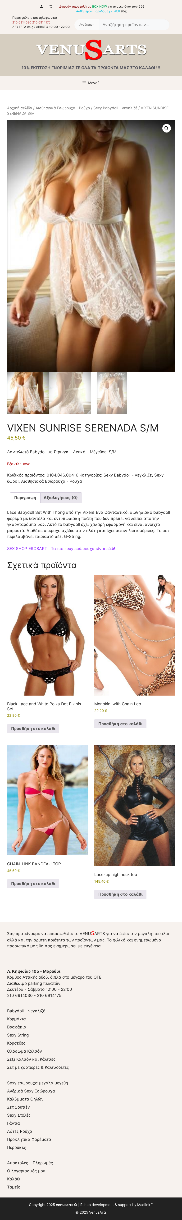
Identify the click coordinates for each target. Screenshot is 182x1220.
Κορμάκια (16, 1019)
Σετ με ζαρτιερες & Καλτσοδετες (38, 1067)
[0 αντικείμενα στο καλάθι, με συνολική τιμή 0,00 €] (51, 6)
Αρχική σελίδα (19, 108)
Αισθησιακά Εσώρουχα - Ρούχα (63, 108)
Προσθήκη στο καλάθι (33, 728)
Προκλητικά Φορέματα (29, 1139)
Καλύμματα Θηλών (25, 1099)
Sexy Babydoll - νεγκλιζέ (115, 108)
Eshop (85, 1204)
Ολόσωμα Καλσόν (24, 1051)
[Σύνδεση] (41, 6)
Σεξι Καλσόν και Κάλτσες (31, 1059)
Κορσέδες (16, 1043)
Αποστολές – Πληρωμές (30, 1162)
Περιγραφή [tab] (25, 497)
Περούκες (16, 1147)
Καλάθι (13, 1179)
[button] (166, 128)
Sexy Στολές (19, 1115)
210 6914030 (21, 22)
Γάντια (13, 1123)
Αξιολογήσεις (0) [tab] (61, 497)
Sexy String (18, 1035)
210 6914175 (41, 22)
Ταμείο (13, 1187)
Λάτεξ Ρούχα (19, 1131)
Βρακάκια (16, 1027)
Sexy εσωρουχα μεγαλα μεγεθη (37, 1083)
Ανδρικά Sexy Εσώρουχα (31, 1091)
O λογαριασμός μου (26, 1171)
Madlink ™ (145, 1204)
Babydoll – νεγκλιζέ (26, 1011)
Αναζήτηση (86, 25)
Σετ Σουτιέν (18, 1107)
